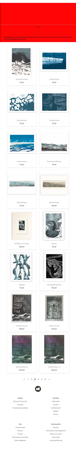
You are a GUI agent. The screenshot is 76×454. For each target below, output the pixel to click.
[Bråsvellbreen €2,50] (22, 200)
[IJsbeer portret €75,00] (54, 324)
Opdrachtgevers (20, 440)
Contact (20, 434)
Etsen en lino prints (20, 401)
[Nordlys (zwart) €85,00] (22, 324)
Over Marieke (20, 427)
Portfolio (56, 398)
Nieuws (20, 431)
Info (20, 424)
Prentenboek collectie (20, 408)
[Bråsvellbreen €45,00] (54, 200)
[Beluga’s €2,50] (22, 283)
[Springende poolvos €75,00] (54, 283)
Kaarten (56, 405)
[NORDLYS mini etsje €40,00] (22, 241)
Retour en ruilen (56, 434)
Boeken (55, 411)
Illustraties (56, 401)
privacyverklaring (56, 440)
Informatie (56, 437)
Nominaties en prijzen (20, 437)
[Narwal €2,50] (54, 241)
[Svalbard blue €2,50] (54, 77)
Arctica (55, 414)
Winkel (20, 398)
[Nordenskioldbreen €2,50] (54, 159)
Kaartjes (20, 405)
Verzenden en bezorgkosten (56, 431)
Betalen (56, 427)
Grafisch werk (56, 408)
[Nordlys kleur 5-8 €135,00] (22, 365)
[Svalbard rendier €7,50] (22, 77)
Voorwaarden (56, 424)
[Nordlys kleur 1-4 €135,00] (54, 365)
